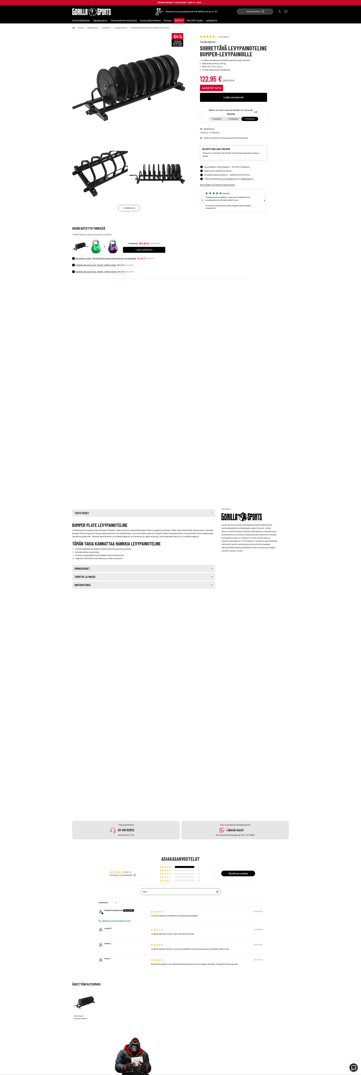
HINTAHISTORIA (82, 585)
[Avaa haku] (256, 11)
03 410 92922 (226, 179)
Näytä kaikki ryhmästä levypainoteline (217, 184)
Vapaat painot (92, 28)
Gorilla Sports (208, 41)
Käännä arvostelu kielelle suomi (116, 920)
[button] (207, 36)
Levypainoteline (121, 28)
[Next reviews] (265, 200)
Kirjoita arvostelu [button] (238, 873)
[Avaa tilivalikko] (279, 11)
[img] (157, 911)
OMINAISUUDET (82, 568)
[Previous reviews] (202, 200)
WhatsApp (246, 179)
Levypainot (106, 28)
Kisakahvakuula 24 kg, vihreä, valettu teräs (95, 265)
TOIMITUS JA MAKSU (84, 576)
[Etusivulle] (97, 11)
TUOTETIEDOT (81, 513)
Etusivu (81, 28)
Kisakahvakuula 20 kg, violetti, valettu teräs (95, 271)
